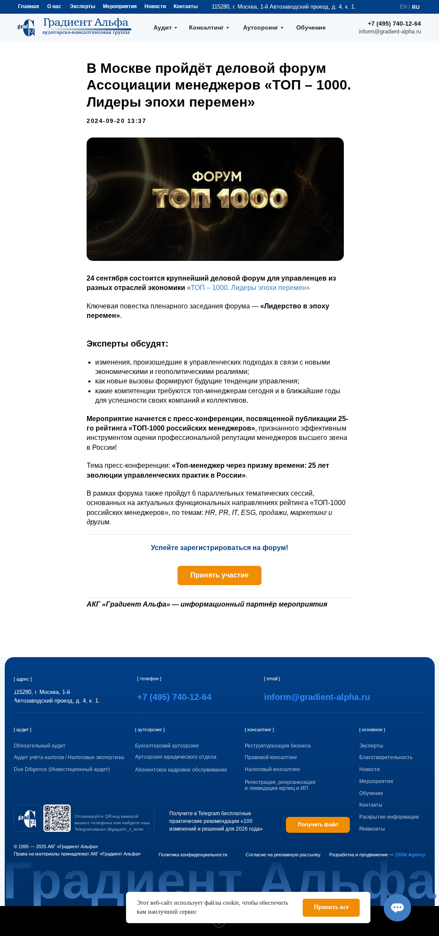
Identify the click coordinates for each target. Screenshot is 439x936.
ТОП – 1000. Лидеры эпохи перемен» (250, 287)
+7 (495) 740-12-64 (394, 23)
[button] (395, 829)
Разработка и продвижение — (377, 854)
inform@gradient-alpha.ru (390, 31)
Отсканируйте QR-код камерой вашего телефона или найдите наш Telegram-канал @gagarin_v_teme (112, 822)
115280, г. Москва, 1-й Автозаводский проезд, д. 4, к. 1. (284, 6)
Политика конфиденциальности (193, 854)
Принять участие (219, 575)
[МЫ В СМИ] (91, 634)
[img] (27, 818)
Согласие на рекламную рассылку (283, 854)
